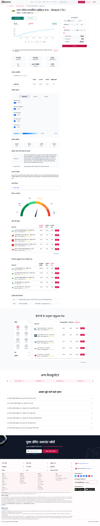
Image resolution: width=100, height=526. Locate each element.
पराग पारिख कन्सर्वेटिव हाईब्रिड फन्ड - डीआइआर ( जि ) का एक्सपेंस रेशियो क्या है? (23, 408)
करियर (3, 480)
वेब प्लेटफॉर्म (39, 476)
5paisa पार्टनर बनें (58, 476)
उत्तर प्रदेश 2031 (17, 119)
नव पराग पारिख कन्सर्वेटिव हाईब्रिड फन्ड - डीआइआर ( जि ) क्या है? (20, 403)
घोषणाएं (3, 490)
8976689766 (88, 468)
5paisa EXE (40, 483)
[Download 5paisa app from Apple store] (90, 490)
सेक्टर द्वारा (35, 96)
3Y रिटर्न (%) (52, 226)
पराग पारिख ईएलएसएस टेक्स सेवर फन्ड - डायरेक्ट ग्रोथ (25, 273)
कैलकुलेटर (4, 466)
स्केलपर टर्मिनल (40, 475)
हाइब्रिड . (19, 13)
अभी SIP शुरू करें (81, 2)
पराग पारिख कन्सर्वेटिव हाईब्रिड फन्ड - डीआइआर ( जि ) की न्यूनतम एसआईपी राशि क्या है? (24, 418)
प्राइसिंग (44, 2)
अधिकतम (44, 41)
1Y (34, 41)
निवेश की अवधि (66, 30)
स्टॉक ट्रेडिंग (22, 475)
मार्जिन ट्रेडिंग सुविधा (23, 483)
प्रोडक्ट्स (21, 473)
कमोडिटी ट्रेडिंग (22, 478)
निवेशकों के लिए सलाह (5, 509)
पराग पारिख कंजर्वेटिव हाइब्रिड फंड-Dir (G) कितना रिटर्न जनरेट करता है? (21, 398)
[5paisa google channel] (92, 476)
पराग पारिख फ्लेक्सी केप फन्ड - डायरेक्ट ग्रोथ (23, 268)
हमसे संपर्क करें (3, 504)
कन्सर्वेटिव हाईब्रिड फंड (27, 13)
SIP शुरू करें (74, 45)
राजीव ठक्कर (16, 188)
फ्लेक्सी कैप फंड (20, 269)
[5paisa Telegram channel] (76, 476)
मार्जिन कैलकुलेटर (39, 381)
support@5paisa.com (83, 463)
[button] (95, 2)
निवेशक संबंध (4, 476)
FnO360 (39, 478)
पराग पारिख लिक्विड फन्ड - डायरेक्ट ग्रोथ (22, 282)
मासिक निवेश (66, 24)
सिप (69, 20)
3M (28, 41)
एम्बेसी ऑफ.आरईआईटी (18, 106)
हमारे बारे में (3, 475)
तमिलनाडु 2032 (17, 100)
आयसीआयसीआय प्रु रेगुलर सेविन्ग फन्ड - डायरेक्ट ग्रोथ (25, 235)
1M (25, 41)
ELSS (19, 274)
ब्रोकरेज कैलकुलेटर (18, 381)
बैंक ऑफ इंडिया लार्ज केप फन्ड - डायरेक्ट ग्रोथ (45, 341)
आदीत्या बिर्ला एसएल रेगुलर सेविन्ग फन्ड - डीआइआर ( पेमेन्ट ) (25, 244)
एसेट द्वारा (46, 96)
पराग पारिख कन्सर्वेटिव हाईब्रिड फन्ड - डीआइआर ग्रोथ (24, 230)
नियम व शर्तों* (35, 453)
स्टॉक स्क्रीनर (22, 481)
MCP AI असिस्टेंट (40, 484)
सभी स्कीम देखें (55, 253)
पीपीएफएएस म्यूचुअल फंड (20, 6)
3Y (37, 41)
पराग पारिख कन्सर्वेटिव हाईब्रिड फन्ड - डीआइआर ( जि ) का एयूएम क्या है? (21, 413)
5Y (40, 41)
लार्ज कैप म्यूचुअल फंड (44, 329)
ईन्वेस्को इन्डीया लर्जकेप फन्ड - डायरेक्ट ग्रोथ (45, 328)
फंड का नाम (14, 227)
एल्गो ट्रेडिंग (39, 480)
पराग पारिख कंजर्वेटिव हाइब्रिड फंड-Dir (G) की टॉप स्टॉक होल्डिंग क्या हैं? (21, 423)
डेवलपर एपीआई (40, 487)
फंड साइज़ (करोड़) (41, 226)
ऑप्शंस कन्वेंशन (4, 484)
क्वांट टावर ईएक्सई (40, 489)
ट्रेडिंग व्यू (39, 486)
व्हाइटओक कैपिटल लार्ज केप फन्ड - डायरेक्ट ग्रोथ (45, 334)
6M (31, 41)
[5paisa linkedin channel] (86, 476)
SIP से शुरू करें (17, 18)
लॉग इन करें (88, 2)
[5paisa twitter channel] (81, 476)
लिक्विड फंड (18, 283)
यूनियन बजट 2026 (5, 489)
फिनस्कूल (3, 483)
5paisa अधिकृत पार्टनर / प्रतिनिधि (61, 478)
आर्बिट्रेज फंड (20, 288)
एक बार (80, 20)
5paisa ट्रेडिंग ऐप (40, 481)
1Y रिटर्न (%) (47, 226)
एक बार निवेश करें (30, 18)
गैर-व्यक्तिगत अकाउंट (59, 480)
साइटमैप (3, 481)
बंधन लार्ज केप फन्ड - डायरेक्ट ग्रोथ (43, 354)
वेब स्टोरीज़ (3, 487)
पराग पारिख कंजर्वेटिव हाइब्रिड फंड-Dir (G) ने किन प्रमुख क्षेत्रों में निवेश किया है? (23, 428)
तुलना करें (55, 50)
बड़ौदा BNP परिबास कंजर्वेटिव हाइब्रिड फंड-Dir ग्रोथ (24, 248)
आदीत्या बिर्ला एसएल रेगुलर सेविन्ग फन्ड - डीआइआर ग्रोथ (25, 239)
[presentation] (7, 381)
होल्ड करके (24, 96)
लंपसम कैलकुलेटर (59, 381)
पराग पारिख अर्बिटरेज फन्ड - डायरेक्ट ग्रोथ (22, 287)
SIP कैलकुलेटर (79, 381)
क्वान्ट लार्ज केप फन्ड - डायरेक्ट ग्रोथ (43, 348)
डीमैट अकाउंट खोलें (50, 451)
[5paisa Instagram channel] (78, 476)
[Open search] (60, 2)
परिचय (3, 473)
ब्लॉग (2, 486)
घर (6, 6)
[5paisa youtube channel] (89, 476)
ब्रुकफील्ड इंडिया (17, 112)
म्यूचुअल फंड (11, 6)
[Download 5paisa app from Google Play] (80, 490)
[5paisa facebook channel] (84, 476)
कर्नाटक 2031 (16, 125)
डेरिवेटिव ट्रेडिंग (22, 476)
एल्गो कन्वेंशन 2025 (5, 478)
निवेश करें (57, 230)
